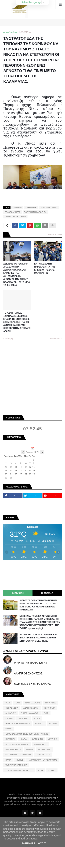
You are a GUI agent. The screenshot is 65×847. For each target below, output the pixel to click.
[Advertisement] (32, 377)
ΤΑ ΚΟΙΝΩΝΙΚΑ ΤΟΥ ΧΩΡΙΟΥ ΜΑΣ (42, 760)
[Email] (45, 225)
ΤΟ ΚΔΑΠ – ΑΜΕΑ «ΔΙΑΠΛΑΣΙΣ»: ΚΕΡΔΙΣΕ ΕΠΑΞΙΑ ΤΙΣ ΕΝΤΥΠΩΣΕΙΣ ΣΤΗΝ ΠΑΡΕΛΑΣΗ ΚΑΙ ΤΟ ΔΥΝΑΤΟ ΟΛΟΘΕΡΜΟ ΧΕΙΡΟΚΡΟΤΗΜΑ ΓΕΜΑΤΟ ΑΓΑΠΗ (16, 322)
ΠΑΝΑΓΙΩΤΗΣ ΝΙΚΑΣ (48, 207)
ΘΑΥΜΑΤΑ (53, 723)
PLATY (17, 702)
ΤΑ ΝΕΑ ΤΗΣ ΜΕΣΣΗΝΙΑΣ (15, 216)
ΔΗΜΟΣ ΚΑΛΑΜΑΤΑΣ (29, 713)
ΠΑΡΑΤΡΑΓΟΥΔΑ (43, 754)
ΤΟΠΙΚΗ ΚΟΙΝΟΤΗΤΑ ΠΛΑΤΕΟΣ (19, 770)
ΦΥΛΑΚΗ (51, 770)
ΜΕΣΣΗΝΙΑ (52, 739)
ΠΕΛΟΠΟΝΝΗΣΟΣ (12, 212)
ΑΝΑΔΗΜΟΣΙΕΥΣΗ (31, 708)
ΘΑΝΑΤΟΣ (39, 723)
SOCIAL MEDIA (12, 708)
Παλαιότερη (54, 338)
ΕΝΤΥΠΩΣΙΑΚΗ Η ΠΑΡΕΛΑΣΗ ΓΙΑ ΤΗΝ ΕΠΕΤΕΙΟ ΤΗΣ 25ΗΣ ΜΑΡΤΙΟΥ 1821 (44, 268)
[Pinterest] (30, 225)
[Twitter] (22, 225)
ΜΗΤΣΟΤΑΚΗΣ (40, 744)
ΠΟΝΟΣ (19, 760)
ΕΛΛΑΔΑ (9, 718)
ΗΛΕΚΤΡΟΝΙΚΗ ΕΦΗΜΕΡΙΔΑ (18, 723)
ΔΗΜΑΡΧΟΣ (11, 713)
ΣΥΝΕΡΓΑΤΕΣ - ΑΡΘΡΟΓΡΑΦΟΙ (25, 651)
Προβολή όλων (55, 234)
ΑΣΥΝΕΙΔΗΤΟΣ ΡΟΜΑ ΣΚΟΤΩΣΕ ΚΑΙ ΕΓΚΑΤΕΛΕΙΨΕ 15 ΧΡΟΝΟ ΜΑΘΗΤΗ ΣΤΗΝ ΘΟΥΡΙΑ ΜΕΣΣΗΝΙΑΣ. (38, 637)
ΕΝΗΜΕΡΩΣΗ (23, 718)
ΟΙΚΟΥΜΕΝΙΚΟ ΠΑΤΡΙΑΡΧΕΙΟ (18, 754)
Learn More (27, 843)
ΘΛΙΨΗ (9, 728)
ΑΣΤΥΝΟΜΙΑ (49, 708)
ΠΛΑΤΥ (8, 760)
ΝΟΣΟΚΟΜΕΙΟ (44, 749)
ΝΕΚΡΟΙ (29, 749)
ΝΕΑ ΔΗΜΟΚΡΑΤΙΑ (13, 749)
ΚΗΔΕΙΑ (23, 739)
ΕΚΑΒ (46, 713)
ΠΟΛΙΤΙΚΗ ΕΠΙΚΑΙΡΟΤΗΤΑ (35, 212)
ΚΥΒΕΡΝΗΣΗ (31, 207)
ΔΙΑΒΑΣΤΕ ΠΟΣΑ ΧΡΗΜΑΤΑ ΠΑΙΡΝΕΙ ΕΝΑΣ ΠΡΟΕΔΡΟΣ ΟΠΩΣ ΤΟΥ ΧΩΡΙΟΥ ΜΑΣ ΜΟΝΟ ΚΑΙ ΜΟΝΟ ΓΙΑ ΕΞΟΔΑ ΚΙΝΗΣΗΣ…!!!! (39, 605)
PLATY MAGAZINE (32, 702)
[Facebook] (15, 225)
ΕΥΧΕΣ (37, 718)
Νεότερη (9, 338)
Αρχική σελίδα (10, 32)
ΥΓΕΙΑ (40, 770)
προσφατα (47, 593)
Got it (42, 843)
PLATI (8, 702)
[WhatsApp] (37, 225)
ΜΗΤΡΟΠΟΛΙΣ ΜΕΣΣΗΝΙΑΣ (17, 744)
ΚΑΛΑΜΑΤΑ (25, 32)
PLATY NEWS (50, 702)
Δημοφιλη (18, 593)
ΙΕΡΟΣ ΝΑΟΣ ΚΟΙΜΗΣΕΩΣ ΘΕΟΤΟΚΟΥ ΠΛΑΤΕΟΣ (27, 734)
